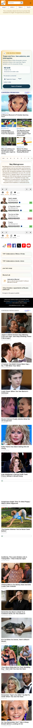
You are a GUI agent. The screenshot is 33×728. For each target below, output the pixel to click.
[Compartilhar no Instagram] (9, 245)
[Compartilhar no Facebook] (14, 245)
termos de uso (14, 301)
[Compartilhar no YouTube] (29, 245)
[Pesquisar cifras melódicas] (21, 2)
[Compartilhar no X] (19, 245)
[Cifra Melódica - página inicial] (4, 3)
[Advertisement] (16, 32)
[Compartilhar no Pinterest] (24, 245)
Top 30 (28, 7)
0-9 (3, 158)
